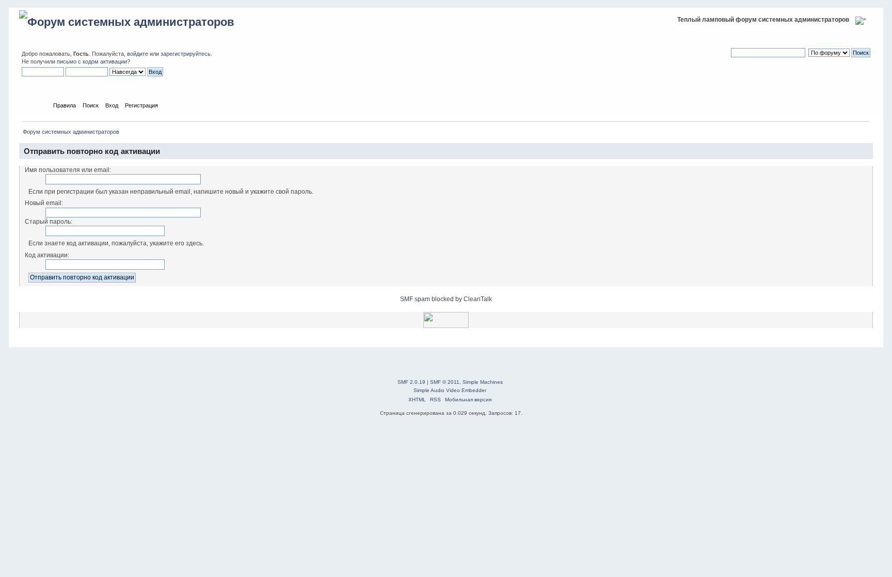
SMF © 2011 (444, 382)
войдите (137, 54)
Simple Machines (483, 382)
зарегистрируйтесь (186, 54)
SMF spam (415, 299)
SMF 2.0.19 (411, 382)
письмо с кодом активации (92, 61)
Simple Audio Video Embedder (449, 390)
